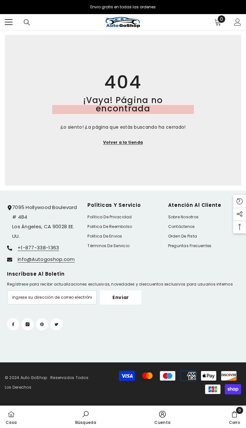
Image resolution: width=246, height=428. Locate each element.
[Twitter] (56, 324)
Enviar (120, 297)
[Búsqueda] (27, 22)
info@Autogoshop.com (46, 259)
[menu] (8, 22)
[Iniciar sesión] (237, 22)
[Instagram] (27, 324)
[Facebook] (13, 324)
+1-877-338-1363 (38, 247)
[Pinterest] (42, 324)
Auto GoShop (33, 377)
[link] (86, 417)
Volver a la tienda (123, 142)
